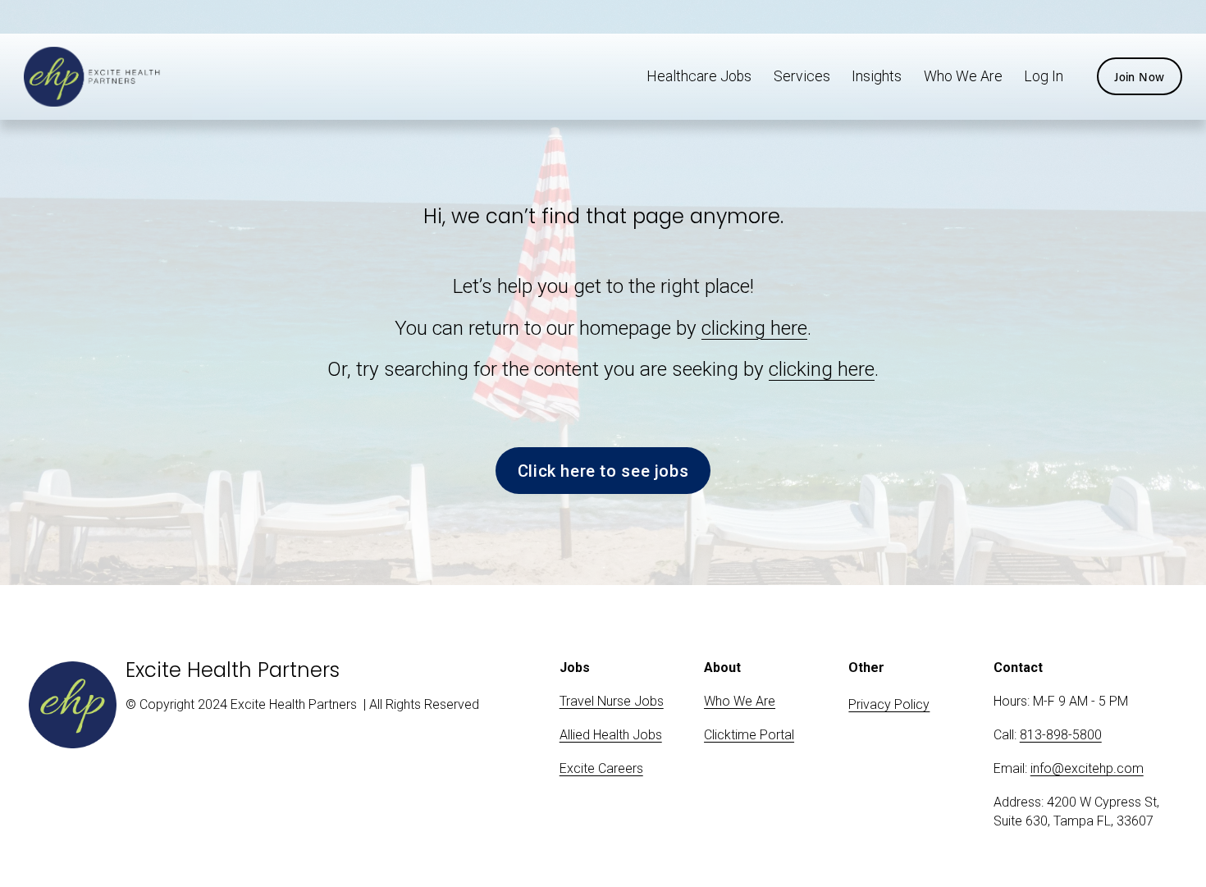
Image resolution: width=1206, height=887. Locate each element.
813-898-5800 (1061, 735)
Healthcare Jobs (698, 76)
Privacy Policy (889, 704)
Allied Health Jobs (611, 735)
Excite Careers (601, 768)
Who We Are (963, 76)
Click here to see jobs (603, 471)
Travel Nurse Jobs (612, 701)
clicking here (754, 328)
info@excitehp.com (1087, 768)
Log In (1043, 76)
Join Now (1139, 77)
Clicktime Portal (749, 735)
